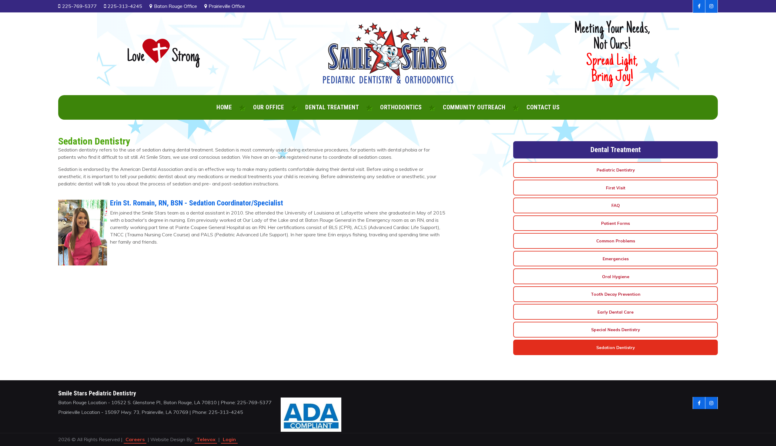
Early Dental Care (615, 312)
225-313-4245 (125, 6)
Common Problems (615, 240)
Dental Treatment (615, 149)
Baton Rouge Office (175, 6)
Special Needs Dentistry (615, 329)
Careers (135, 439)
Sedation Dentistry (615, 347)
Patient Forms (615, 223)
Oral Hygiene (615, 276)
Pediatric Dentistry (616, 169)
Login (229, 439)
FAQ (615, 205)
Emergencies (616, 258)
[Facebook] (699, 6)
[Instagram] (711, 6)
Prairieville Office (227, 6)
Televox (206, 439)
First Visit (615, 187)
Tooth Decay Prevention (616, 294)
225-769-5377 (79, 6)
